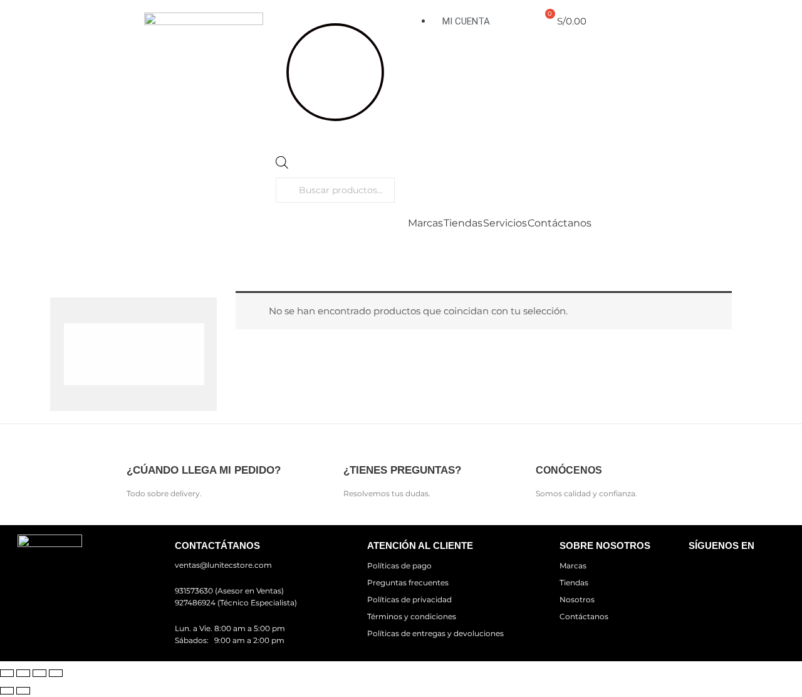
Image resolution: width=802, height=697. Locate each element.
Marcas (425, 223)
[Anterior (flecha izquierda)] (7, 690)
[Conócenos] (547, 444)
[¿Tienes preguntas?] (354, 444)
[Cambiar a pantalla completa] (23, 673)
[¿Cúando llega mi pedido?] (137, 444)
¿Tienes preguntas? (402, 470)
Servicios (505, 223)
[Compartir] (39, 673)
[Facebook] (703, 572)
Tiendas (463, 223)
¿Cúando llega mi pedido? (204, 470)
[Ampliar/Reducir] (7, 673)
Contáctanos (559, 223)
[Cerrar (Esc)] (56, 673)
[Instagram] (740, 572)
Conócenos (569, 470)
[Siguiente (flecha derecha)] (23, 690)
